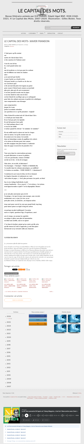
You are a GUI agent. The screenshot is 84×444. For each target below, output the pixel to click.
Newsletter (51, 33)
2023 (9, 330)
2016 (8, 352)
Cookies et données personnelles (41, 398)
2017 (8, 349)
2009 (9, 379)
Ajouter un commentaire (17, 300)
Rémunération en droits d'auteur (73, 396)
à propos (46, 420)
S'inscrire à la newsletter (11, 273)
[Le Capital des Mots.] (42, 6)
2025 (9, 322)
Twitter (60, 134)
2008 (9, 383)
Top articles (45, 396)
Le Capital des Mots (14, 396)
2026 (9, 316)
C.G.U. (64, 396)
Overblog (79, 393)
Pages (41, 33)
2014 (8, 360)
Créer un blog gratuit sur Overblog (35, 396)
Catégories (31, 33)
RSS (60, 137)
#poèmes (12, 46)
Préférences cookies (53, 398)
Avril (9, 318)
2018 (8, 345)
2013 (8, 364)
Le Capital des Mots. (42, 11)
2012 (8, 367)
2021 (8, 333)
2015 (8, 356)
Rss (38, 323)
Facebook (61, 131)
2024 (9, 326)
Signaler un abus (57, 396)
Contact (60, 33)
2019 (8, 341)
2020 (9, 337)
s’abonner (27, 420)
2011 (8, 371)
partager (37, 420)
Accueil (23, 33)
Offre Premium (30, 398)
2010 (9, 375)
